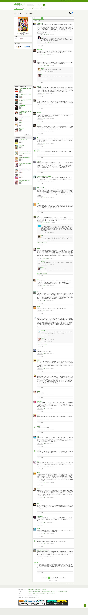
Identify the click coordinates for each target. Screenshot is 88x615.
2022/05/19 (52, 34)
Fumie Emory (40, 516)
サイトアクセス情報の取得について (62, 591)
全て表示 (35, 20)
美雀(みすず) (39, 401)
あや (38, 461)
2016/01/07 (52, 310)
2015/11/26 (52, 368)
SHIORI (38, 528)
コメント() (47, 34)
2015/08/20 (52, 408)
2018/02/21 (52, 65)
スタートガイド (38, 589)
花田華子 (39, 426)
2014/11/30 (52, 466)
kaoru (38, 99)
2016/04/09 (52, 258)
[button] (44, 5)
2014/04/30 (52, 533)
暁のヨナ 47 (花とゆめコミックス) (24, 180)
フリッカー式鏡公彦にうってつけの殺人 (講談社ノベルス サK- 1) (25, 112)
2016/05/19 (53, 222)
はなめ (38, 414)
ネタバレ (40, 20)
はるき (38, 149)
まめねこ (39, 291)
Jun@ (38, 488)
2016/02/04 (52, 300)
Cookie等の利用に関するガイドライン (48, 591)
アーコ (38, 540)
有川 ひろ (20, 146)
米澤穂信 (20, 158)
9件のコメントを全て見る (42, 273)
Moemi (42, 68)
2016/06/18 (52, 181)
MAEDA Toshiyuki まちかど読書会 (44, 176)
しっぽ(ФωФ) (40, 23)
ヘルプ (29, 593)
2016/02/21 (52, 285)
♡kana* (38, 391)
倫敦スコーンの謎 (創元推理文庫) (24, 157)
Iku (37, 137)
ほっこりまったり (40, 187)
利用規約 (44, 589)
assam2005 (39, 316)
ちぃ (38, 60)
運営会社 (29, 591)
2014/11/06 (52, 497)
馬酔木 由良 (39, 49)
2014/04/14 (52, 543)
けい (38, 279)
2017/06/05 (52, 118)
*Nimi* (38, 472)
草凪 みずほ (20, 181)
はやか (38, 248)
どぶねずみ (43, 261)
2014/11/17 (52, 482)
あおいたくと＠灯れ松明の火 (43, 550)
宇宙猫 (38, 306)
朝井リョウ (20, 140)
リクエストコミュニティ (51, 593)
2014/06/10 (52, 522)
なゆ (38, 203)
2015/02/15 (52, 443)
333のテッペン (21, 128)
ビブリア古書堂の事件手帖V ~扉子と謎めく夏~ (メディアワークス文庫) (25, 169)
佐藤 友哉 (20, 90)
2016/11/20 (52, 143)
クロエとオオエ (21, 145)
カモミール (43, 338)
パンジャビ (39, 374)
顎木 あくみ (20, 164)
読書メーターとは (31, 589)
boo (38, 436)
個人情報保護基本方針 (36, 591)
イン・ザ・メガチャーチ (23, 139)
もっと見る (28, 134)
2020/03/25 (52, 54)
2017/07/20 (52, 93)
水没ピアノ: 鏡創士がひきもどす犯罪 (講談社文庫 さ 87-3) (25, 100)
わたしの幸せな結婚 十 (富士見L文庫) (25, 163)
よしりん (39, 86)
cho (38, 349)
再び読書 (39, 124)
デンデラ (20, 122)
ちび (38, 216)
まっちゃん (39, 112)
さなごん (39, 359)
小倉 (38, 503)
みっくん (39, 449)
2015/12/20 (52, 353)
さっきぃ (39, 161)
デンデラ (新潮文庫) (22, 105)
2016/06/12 (52, 197)
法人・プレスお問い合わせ (41, 593)
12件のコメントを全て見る (42, 242)
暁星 (19, 174)
